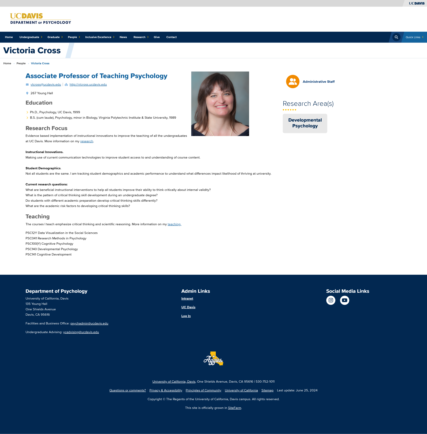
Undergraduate (29, 37)
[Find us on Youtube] (344, 300)
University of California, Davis (173, 381)
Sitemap (267, 390)
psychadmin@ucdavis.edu (89, 323)
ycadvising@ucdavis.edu (81, 332)
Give (157, 37)
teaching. (174, 224)
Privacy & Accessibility (165, 390)
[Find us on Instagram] (330, 300)
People (72, 37)
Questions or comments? (127, 390)
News (123, 37)
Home (9, 37)
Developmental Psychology (305, 122)
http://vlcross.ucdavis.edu (88, 84)
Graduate (53, 37)
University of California (241, 390)
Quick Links (413, 37)
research (86, 141)
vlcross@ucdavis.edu (46, 84)
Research (139, 37)
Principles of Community (203, 390)
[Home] (46, 18)
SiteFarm (234, 407)
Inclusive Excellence (98, 37)
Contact (171, 37)
